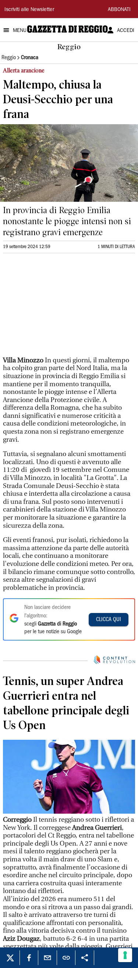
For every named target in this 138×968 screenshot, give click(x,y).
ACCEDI (125, 30)
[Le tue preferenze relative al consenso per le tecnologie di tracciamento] (125, 955)
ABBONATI (119, 9)
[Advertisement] (58, 308)
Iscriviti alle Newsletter (29, 9)
